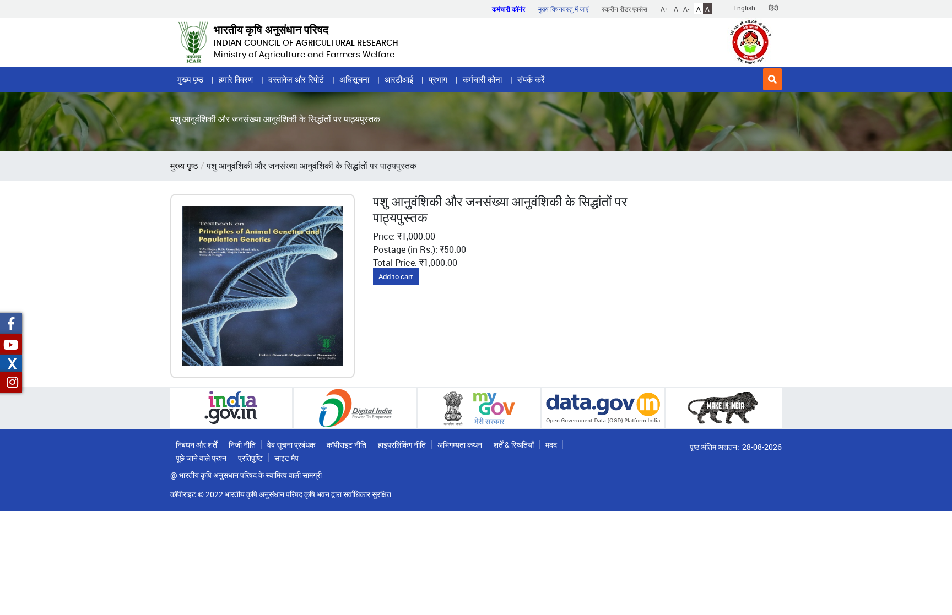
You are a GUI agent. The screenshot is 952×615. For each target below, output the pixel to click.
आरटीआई (399, 79)
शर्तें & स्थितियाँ (514, 444)
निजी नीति (242, 444)
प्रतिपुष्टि (250, 458)
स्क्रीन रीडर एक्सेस (624, 9)
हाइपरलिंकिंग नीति (402, 444)
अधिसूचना (354, 79)
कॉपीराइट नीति (346, 444)
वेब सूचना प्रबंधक (291, 444)
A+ (665, 9)
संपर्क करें (531, 79)
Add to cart (395, 276)
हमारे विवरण (236, 79)
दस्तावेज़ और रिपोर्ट (296, 79)
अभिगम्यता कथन (459, 444)
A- (686, 9)
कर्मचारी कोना (482, 79)
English (744, 7)
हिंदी (773, 7)
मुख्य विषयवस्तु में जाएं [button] (563, 9)
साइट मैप (286, 458)
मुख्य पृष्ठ (190, 79)
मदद (551, 444)
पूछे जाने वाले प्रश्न (201, 458)
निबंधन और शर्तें (196, 444)
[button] (772, 79)
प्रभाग (438, 79)
